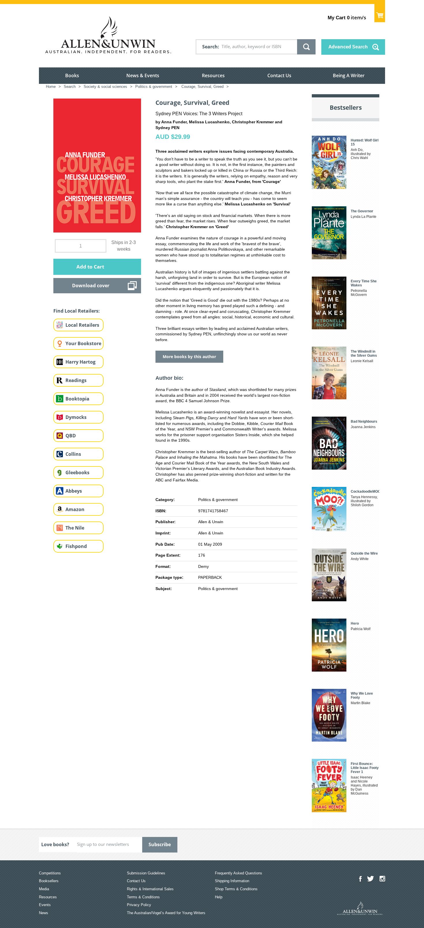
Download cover (90, 285)
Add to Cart (90, 266)
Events (45, 905)
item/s (347, 17)
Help (218, 897)
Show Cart (379, 13)
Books (72, 75)
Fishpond (76, 546)
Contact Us (279, 75)
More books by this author (189, 356)
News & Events (142, 75)
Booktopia (77, 399)
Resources (213, 75)
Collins (73, 454)
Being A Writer (349, 75)
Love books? (55, 844)
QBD (70, 435)
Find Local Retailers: (76, 311)
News (43, 913)
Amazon (75, 509)
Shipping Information (232, 881)
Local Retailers (82, 325)
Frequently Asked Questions (238, 873)
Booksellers (49, 881)
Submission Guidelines (146, 873)
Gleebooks (77, 472)
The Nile (74, 528)
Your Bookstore (83, 343)
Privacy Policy (139, 905)
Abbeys (73, 491)
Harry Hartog (80, 362)
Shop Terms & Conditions (236, 889)
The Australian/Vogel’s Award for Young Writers (166, 913)
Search (210, 47)
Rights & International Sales (150, 889)
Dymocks (76, 417)
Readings (76, 380)
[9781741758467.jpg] (97, 165)
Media (44, 889)
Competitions (50, 873)
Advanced (348, 47)
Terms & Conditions (143, 897)
